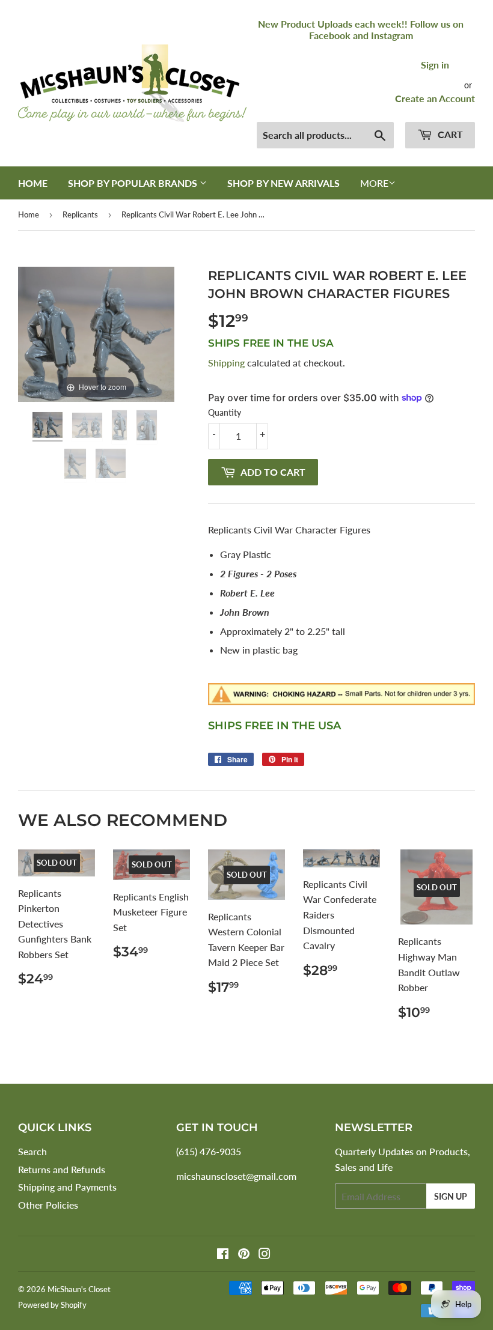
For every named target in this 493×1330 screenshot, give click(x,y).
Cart (449, 134)
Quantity (224, 412)
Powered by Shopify (52, 1305)
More (374, 183)
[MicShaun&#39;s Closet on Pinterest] (243, 1254)
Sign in (435, 64)
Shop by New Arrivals (283, 183)
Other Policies (48, 1204)
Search (32, 1151)
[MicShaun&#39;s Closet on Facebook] (222, 1254)
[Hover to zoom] (96, 332)
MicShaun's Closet (79, 1289)
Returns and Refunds (61, 1169)
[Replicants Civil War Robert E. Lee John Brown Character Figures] (48, 427)
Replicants (80, 214)
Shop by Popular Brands (134, 183)
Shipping (226, 362)
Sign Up (450, 1196)
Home (32, 183)
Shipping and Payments (67, 1186)
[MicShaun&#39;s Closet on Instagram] (265, 1254)
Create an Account (435, 98)
